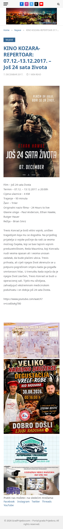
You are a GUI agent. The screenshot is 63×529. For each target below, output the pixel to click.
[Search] (58, 4)
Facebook (9, 501)
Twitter (36, 501)
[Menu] (6, 4)
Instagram (23, 501)
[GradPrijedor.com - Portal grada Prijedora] (31, 23)
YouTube (9, 505)
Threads (47, 501)
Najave (9, 39)
